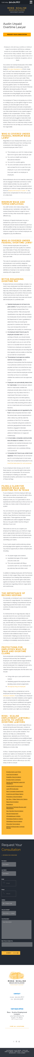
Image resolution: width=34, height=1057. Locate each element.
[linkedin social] (17, 1041)
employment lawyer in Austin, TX (17, 190)
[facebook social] (14, 1041)
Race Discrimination (12, 802)
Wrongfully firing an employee (16, 686)
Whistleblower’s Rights (13, 816)
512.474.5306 (18, 999)
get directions (17, 1019)
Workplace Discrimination (14, 821)
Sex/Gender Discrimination (14, 811)
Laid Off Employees (12, 789)
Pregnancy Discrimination (14, 796)
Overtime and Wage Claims (14, 794)
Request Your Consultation (17, 34)
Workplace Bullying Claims (14, 819)
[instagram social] (20, 1041)
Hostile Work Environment (14, 786)
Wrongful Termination (13, 824)
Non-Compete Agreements (14, 791)
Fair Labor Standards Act (15, 69)
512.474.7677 (14, 2)
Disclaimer (21, 1053)
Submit (8, 953)
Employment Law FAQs (13, 772)
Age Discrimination (12, 774)
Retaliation (9, 804)
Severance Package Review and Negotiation (16, 807)
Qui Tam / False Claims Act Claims (16, 799)
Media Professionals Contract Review (15, 827)
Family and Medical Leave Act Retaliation (15, 783)
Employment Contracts (13, 779)
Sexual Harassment (12, 813)
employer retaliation (9, 695)
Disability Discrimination (13, 777)
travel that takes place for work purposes (19, 463)
